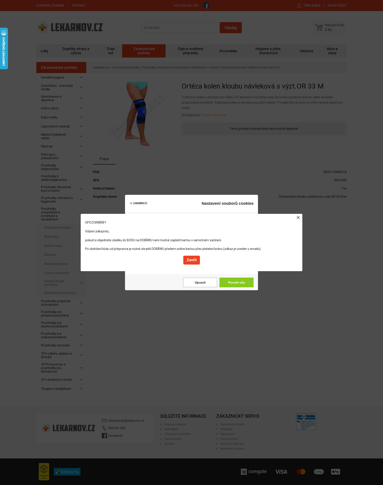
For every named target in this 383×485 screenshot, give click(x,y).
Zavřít (192, 260)
